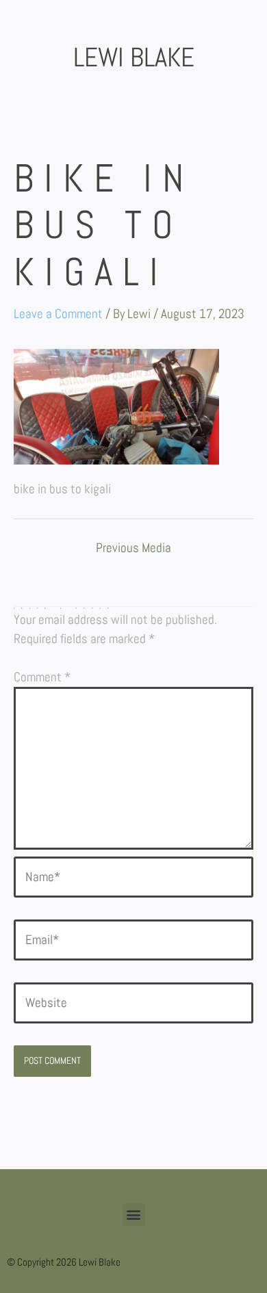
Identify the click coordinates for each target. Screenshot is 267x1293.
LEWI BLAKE (133, 57)
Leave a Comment (58, 313)
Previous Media (133, 548)
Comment (42, 676)
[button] (134, 1214)
